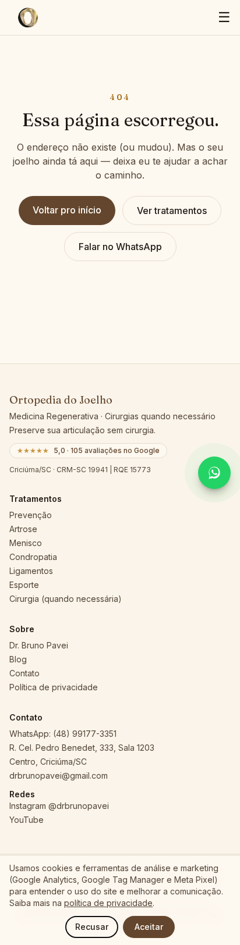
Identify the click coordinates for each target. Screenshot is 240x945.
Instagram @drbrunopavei (59, 806)
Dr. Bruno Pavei (38, 645)
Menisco (25, 543)
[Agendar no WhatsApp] (214, 473)
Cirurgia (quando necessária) (65, 599)
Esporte (24, 585)
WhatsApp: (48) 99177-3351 (63, 734)
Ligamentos (31, 571)
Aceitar (149, 927)
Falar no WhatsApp (120, 246)
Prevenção (30, 515)
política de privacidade (108, 903)
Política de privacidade (53, 687)
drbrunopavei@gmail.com (58, 775)
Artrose (23, 529)
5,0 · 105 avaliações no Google (88, 450)
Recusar (91, 927)
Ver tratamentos (172, 210)
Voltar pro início (67, 210)
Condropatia (33, 557)
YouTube (26, 820)
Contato (24, 673)
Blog (18, 659)
